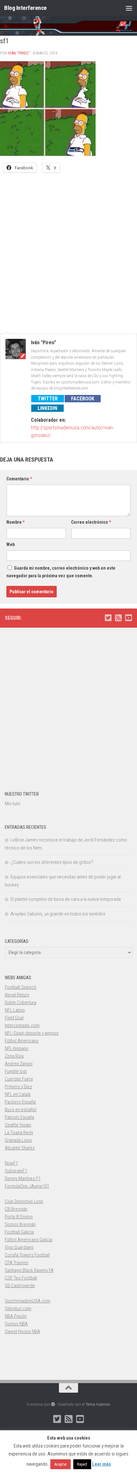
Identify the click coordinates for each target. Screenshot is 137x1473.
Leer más (101, 1464)
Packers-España (20, 1102)
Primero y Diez (18, 1087)
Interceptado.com (22, 1025)
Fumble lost (16, 1071)
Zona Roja (14, 1056)
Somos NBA (16, 1324)
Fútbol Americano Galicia (28, 1240)
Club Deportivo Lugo (24, 1201)
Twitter (48, 399)
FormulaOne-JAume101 (27, 1186)
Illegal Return (17, 995)
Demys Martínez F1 (22, 1178)
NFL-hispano (16, 1048)
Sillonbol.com (18, 1308)
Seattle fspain (18, 1125)
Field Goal (14, 1018)
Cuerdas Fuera (19, 1079)
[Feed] (118, 618)
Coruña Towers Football (27, 1255)
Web (10, 544)
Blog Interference (25, 7)
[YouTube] (128, 618)
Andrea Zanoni (18, 1064)
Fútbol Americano (22, 1041)
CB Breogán (16, 1209)
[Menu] (129, 8)
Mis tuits (12, 803)
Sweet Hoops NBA (22, 1331)
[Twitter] (108, 618)
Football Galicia (19, 1232)
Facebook (82, 399)
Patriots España (19, 1117)
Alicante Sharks (20, 1148)
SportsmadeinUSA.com (27, 1301)
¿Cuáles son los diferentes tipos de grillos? (52, 862)
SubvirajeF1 (16, 1171)
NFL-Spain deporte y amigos (32, 1033)
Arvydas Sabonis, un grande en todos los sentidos (58, 914)
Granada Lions (18, 1140)
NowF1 (11, 1163)
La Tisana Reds (19, 1132)
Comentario (19, 478)
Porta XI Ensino (19, 1217)
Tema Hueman (98, 1404)
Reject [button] (82, 1464)
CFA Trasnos (16, 1262)
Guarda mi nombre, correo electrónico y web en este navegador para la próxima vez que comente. (60, 571)
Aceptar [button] (60, 1464)
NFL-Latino (15, 1010)
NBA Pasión (16, 1316)
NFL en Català (18, 1094)
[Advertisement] (68, 249)
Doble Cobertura (20, 1002)
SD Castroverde (20, 1285)
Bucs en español (20, 1109)
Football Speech (20, 987)
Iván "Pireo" (19, 53)
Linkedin (47, 408)
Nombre (15, 522)
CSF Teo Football (21, 1278)
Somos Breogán (20, 1224)
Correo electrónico (91, 522)
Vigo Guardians (19, 1247)
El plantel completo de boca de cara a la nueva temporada (66, 899)
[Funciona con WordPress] (53, 1404)
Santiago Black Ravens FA (29, 1270)
